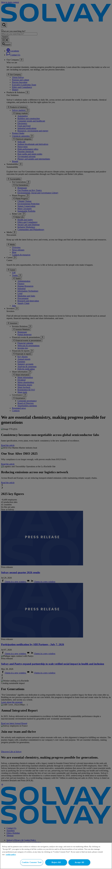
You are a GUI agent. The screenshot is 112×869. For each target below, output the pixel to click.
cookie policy (11, 854)
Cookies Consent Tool (32, 862)
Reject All (56, 862)
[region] (56, 856)
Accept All (79, 862)
